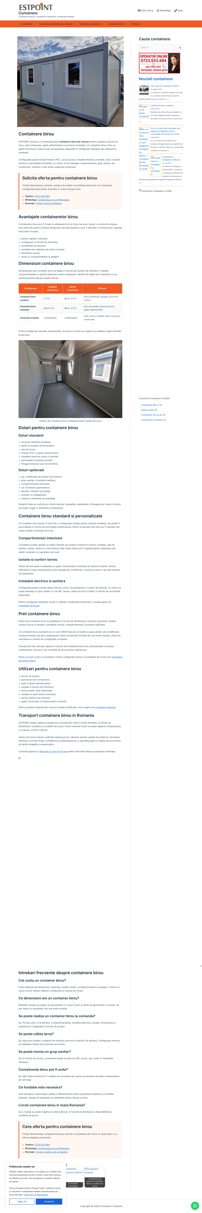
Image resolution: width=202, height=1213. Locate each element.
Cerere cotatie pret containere (52, 1152)
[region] (35, 1185)
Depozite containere (90, 24)
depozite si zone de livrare (53, 751)
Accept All (49, 1201)
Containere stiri (116, 24)
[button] (33, 23)
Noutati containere (156, 79)
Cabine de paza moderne (162, 105)
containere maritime (105, 707)
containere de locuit (29, 605)
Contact (135, 24)
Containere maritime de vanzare (56, 24)
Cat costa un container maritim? (165, 86)
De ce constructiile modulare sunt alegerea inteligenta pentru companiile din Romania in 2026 (166, 131)
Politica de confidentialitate (35, 1194)
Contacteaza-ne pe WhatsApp (53, 199)
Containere (28, 13)
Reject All (22, 1201)
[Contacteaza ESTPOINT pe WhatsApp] (195, 1206)
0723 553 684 (42, 196)
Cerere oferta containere (49, 203)
